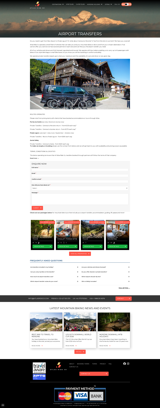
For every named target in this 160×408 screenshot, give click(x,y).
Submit (36, 208)
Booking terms (83, 364)
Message (35, 192)
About (71, 364)
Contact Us (85, 374)
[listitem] (54, 267)
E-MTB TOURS (80, 4)
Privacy (103, 364)
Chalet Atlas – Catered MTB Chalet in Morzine (115, 236)
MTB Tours (70, 4)
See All (79, 352)
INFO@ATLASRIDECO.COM (38, 298)
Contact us (73, 367)
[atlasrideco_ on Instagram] (128, 363)
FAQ (110, 364)
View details (39, 246)
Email (33, 173)
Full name (35, 167)
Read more (34, 158)
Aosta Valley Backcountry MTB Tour (92, 237)
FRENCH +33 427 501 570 (60, 298)
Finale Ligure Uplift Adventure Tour (42, 237)
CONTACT (120, 298)
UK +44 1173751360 (80, 298)
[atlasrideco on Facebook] (124, 363)
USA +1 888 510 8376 (97, 298)
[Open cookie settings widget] (3, 405)
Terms (94, 364)
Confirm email (36, 179)
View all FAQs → (124, 288)
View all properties (79, 254)
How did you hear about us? (41, 185)
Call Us (117, 4)
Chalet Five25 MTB (67, 239)
